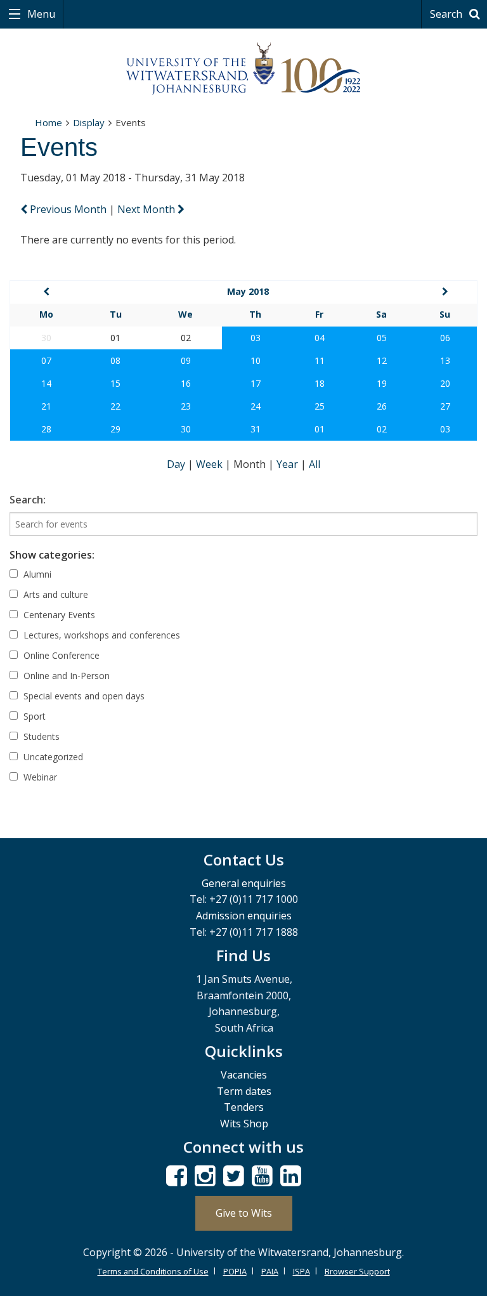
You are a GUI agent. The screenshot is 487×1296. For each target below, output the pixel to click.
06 (445, 338)
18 (320, 383)
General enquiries (244, 883)
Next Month (147, 209)
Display (89, 122)
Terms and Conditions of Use (153, 1271)
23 (186, 406)
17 (255, 383)
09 (186, 360)
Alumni (36, 574)
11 (320, 360)
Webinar (39, 777)
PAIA (269, 1271)
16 (186, 383)
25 (320, 406)
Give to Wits (244, 1213)
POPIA (235, 1271)
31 (255, 429)
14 (46, 383)
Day (177, 464)
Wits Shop (244, 1124)
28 (46, 429)
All (314, 464)
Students (40, 736)
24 (255, 406)
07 (46, 360)
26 (382, 406)
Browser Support (357, 1271)
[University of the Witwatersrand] (243, 69)
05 (382, 338)
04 (320, 338)
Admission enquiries (244, 916)
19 (382, 383)
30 (186, 429)
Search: (28, 500)
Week (210, 464)
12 (382, 360)
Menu (40, 14)
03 (255, 338)
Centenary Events (58, 615)
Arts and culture (54, 594)
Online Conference (60, 655)
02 (382, 429)
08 (115, 360)
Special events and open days (83, 696)
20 (445, 383)
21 (46, 406)
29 (115, 429)
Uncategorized (52, 757)
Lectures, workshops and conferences (100, 635)
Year (288, 464)
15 (115, 383)
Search (447, 14)
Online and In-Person (65, 676)
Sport (33, 716)
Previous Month (68, 209)
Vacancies (244, 1075)
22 (115, 406)
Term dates (244, 1091)
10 (255, 360)
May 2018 (248, 291)
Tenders (244, 1107)
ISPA (301, 1271)
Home (48, 122)
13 (445, 360)
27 (445, 406)
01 (320, 429)
